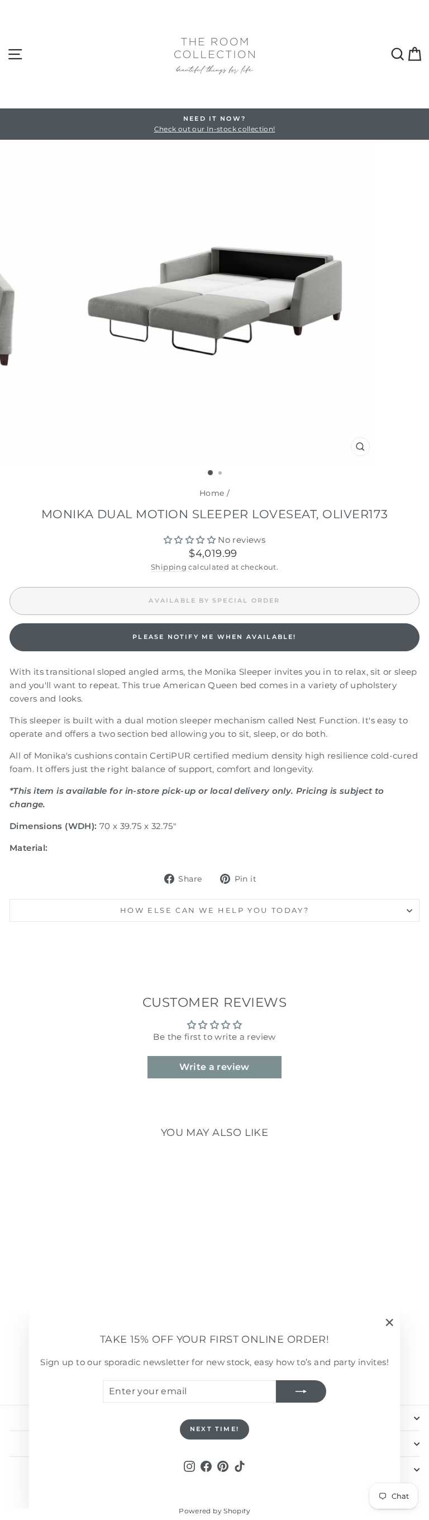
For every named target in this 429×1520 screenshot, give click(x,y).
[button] (191, 539)
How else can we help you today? (214, 910)
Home (212, 493)
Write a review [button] (214, 1067)
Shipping (169, 567)
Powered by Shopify (214, 1511)
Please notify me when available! (214, 637)
